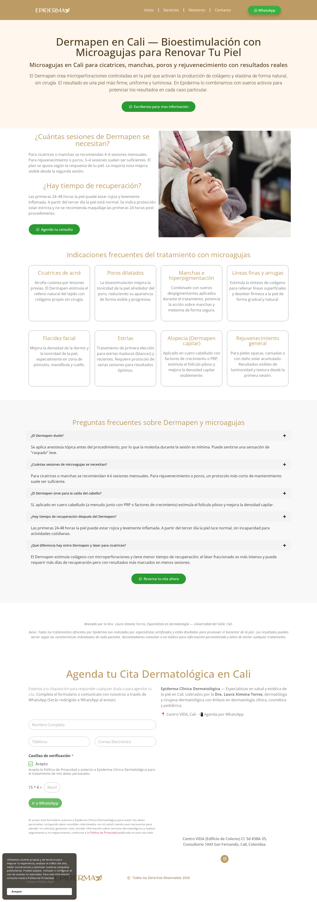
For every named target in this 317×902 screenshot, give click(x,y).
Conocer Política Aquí (40, 881)
